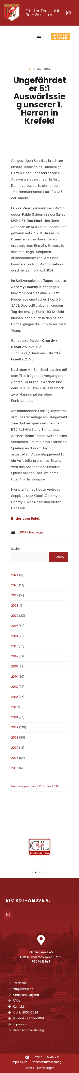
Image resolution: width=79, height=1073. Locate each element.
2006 (14, 758)
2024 (14, 575)
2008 (14, 737)
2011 (14, 707)
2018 (14, 636)
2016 (14, 656)
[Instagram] (68, 13)
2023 (14, 585)
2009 (14, 727)
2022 (14, 595)
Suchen (16, 549)
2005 (14, 768)
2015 (14, 666)
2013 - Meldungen (31, 532)
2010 (14, 717)
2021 (14, 605)
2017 (14, 646)
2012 (14, 697)
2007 (14, 748)
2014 (14, 676)
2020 (14, 616)
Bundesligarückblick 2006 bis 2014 (35, 786)
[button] (32, 872)
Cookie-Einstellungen (39, 1068)
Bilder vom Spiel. (25, 518)
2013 (14, 687)
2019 (14, 626)
